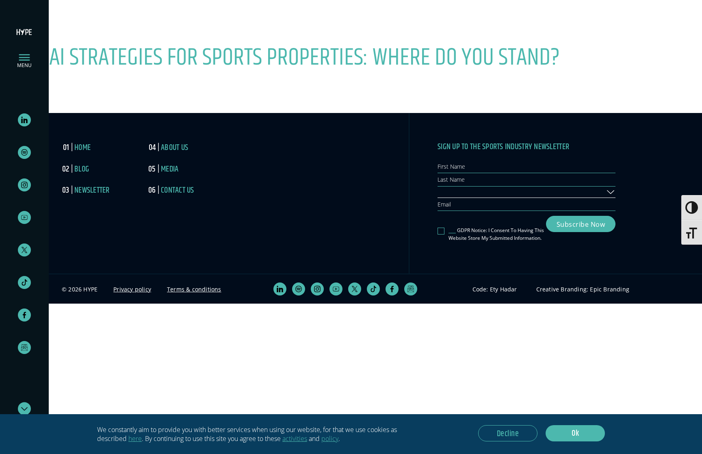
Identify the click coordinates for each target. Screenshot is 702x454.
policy (329, 438)
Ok (575, 433)
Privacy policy (132, 289)
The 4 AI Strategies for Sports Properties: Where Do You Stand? (280, 57)
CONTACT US (177, 190)
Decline (508, 434)
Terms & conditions (194, 289)
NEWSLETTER (92, 190)
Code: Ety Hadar (494, 289)
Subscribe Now (581, 224)
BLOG (81, 169)
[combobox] (526, 192)
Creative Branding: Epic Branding (582, 289)
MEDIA (169, 169)
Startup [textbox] (450, 191)
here (135, 438)
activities (294, 438)
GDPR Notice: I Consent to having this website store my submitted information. (496, 234)
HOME (82, 147)
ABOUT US (174, 147)
